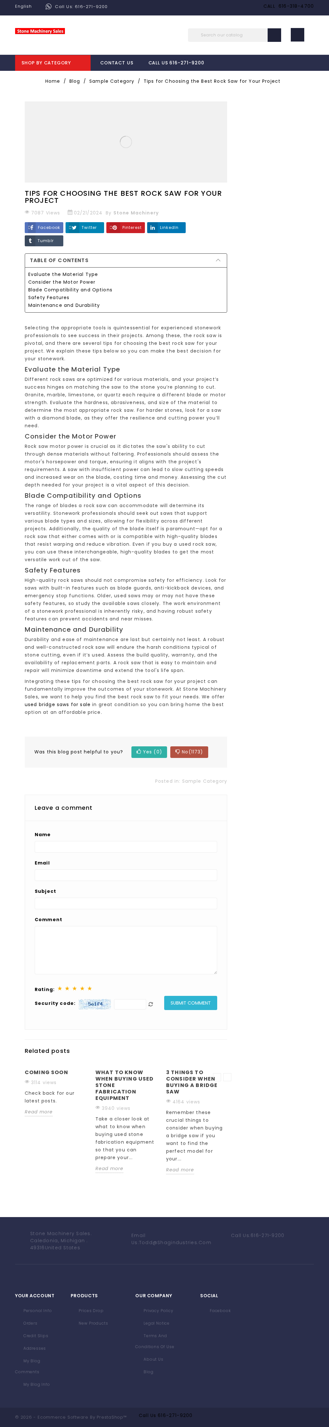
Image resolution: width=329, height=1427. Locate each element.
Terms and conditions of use (154, 1341)
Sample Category (204, 781)
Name (43, 834)
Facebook (49, 227)
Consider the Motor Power (61, 282)
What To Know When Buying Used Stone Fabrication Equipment (124, 1085)
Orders (30, 1323)
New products (93, 1323)
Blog (147, 1372)
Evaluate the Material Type (63, 274)
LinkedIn (169, 227)
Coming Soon (46, 1072)
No (192, 752)
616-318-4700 (296, 6)
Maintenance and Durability (64, 305)
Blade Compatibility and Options (70, 290)
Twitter (89, 227)
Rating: (45, 989)
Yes (152, 752)
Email (42, 863)
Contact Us (116, 63)
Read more (39, 1112)
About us (153, 1359)
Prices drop (91, 1310)
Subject (45, 891)
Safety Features (48, 297)
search (274, 35)
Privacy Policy (157, 1310)
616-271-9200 (175, 1415)
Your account (34, 1295)
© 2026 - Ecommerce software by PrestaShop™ (71, 1417)
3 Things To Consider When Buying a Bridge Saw (192, 1082)
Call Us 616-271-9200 (176, 63)
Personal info (37, 1310)
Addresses (34, 1348)
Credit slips (35, 1335)
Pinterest (132, 227)
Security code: (55, 1003)
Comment (48, 919)
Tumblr (46, 240)
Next (227, 1077)
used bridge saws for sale (58, 704)
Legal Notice (156, 1323)
